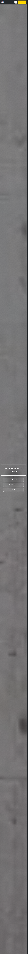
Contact (13, 489)
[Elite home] (2, 2)
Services (13, 480)
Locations (13, 484)
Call (23, 2)
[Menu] (15, 2)
